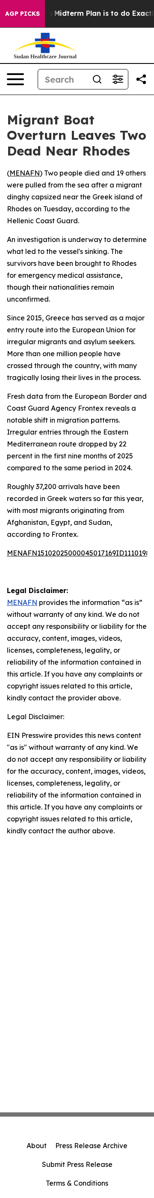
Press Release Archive (91, 1145)
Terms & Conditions (77, 1183)
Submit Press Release (77, 1164)
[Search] (97, 79)
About (37, 1145)
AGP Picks (22, 13)
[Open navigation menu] (15, 79)
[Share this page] (141, 79)
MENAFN (24, 173)
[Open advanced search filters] (117, 79)
